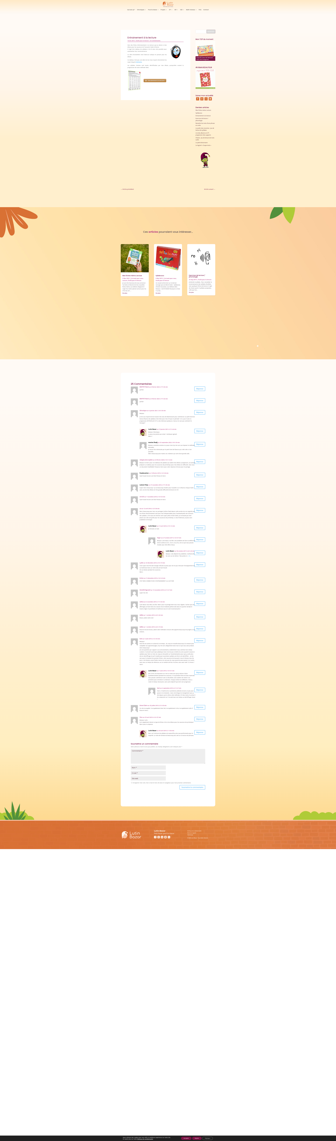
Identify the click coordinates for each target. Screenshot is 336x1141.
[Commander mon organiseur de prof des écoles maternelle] (205, 79)
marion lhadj (152, 442)
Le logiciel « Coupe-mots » (203, 145)
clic (189, 556)
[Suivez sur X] (169, 837)
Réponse (199, 389)
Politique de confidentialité (194, 831)
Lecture (124, 280)
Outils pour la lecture (142, 41)
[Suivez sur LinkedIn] (162, 837)
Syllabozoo (199, 113)
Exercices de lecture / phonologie (197, 276)
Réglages (207, 1138)
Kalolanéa (139, 62)
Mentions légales (191, 833)
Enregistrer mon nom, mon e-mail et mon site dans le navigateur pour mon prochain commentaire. (162, 783)
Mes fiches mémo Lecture (203, 110)
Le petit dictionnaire (202, 142)
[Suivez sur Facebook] (155, 837)
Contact (206, 10)
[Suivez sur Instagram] (158, 837)
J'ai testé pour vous (137, 278)
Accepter (186, 1138)
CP (170, 10)
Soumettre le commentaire (192, 787)
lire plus (124, 293)
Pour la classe (152, 10)
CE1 (175, 10)
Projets (163, 10)
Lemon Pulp (144, 485)
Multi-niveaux (190, 10)
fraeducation (144, 473)
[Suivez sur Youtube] (165, 837)
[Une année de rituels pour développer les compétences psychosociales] (205, 51)
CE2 (181, 10)
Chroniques (140, 10)
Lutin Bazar (152, 429)
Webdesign (190, 835)
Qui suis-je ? (131, 10)
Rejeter (197, 1138)
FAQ (200, 10)
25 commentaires (155, 41)
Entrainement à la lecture (203, 116)
